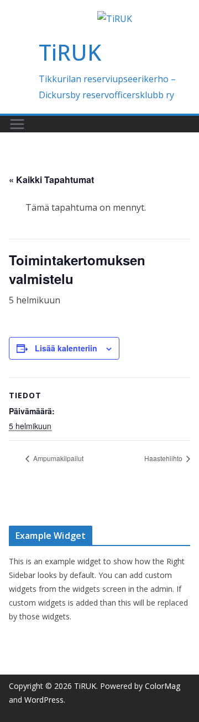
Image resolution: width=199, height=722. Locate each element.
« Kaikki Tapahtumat (51, 179)
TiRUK (70, 52)
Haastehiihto (164, 458)
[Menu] (17, 124)
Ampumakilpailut (57, 458)
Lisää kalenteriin (66, 348)
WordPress (44, 699)
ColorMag (162, 686)
